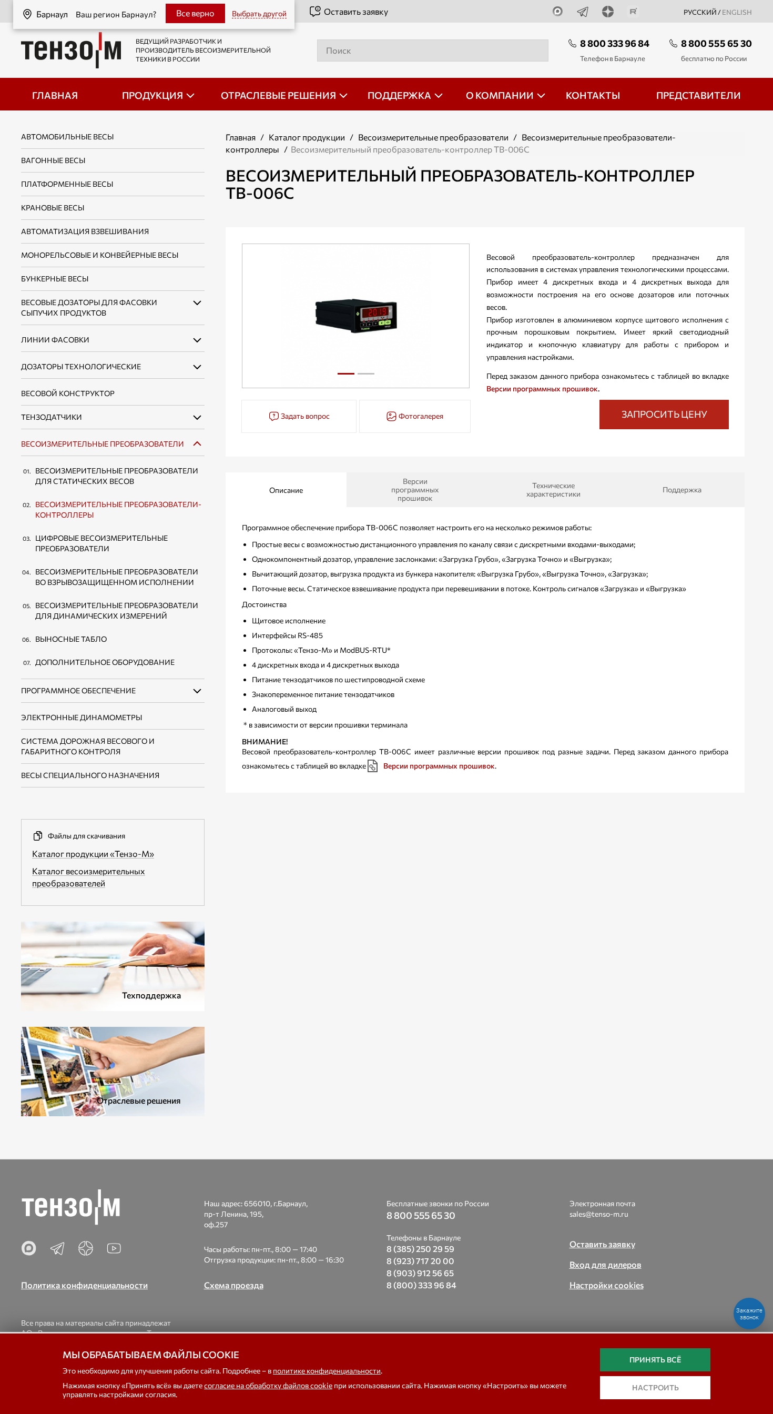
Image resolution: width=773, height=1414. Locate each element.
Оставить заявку (356, 11)
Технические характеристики (553, 489)
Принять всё (655, 1359)
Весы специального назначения (90, 775)
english (737, 12)
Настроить (655, 1387)
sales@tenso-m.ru (598, 1213)
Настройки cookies (606, 1285)
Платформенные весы (67, 183)
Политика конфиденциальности (84, 1285)
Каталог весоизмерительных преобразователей (88, 877)
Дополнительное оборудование (105, 662)
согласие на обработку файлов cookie (268, 1385)
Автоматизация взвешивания (85, 231)
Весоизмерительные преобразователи (102, 443)
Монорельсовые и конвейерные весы (99, 254)
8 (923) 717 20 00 (420, 1261)
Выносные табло (71, 638)
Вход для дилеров (605, 1264)
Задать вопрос (304, 415)
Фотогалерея (420, 415)
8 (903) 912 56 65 (420, 1273)
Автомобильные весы (67, 136)
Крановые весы (52, 207)
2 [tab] (366, 377)
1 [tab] (346, 377)
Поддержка (682, 489)
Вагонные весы (53, 160)
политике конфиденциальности (327, 1370)
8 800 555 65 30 (716, 43)
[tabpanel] (356, 316)
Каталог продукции (307, 137)
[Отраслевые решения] (113, 1070)
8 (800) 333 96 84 (421, 1285)
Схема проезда (233, 1285)
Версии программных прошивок (542, 388)
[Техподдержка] (113, 964)
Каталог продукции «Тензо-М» (93, 853)
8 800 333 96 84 (614, 43)
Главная (241, 137)
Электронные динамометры (81, 717)
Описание (286, 490)
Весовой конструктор (68, 393)
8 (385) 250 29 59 (420, 1249)
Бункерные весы (54, 278)
